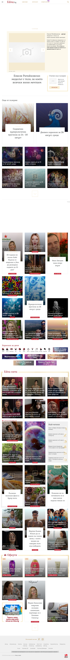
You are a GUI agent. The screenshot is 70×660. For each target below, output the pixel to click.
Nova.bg (25, 644)
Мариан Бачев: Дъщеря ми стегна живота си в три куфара (56, 447)
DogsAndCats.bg (54, 644)
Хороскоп (35, 2)
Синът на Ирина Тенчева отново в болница (57, 428)
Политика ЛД (25, 648)
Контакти (50, 648)
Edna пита (10, 371)
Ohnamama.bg (13, 644)
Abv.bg (6, 644)
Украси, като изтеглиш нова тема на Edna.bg (12, 619)
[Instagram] (42, 639)
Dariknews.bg (32, 644)
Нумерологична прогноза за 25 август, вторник (56, 453)
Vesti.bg (20, 644)
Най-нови (24, 2)
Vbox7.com (39, 644)
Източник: (11, 71)
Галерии (35, 28)
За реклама (32, 648)
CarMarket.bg (39, 645)
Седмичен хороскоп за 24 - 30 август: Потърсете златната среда (56, 459)
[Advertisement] (35, 216)
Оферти (12, 555)
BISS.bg (45, 645)
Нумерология (45, 2)
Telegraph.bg (62, 644)
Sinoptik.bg (46, 644)
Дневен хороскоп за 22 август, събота (56, 440)
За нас (18, 648)
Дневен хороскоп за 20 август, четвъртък (56, 434)
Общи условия (18, 655)
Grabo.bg (25, 645)
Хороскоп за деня (10, 345)
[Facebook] (38, 639)
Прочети (54, 87)
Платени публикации (42, 648)
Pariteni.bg (31, 645)
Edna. (11, 2)
